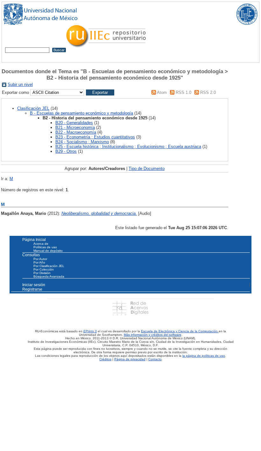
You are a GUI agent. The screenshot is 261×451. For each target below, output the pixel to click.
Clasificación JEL (33, 108)
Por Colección (43, 269)
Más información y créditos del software (152, 334)
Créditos (105, 359)
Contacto (155, 359)
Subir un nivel (20, 84)
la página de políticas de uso (203, 355)
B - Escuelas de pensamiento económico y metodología (81, 113)
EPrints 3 (90, 331)
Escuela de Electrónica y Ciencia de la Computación (180, 331)
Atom (162, 92)
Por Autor (40, 259)
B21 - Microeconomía (75, 127)
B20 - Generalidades (74, 122)
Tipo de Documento (147, 168)
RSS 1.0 (183, 92)
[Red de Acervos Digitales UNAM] (130, 308)
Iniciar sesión (33, 285)
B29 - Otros (66, 151)
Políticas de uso (45, 247)
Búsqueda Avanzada (48, 276)
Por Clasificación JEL (48, 266)
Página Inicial (34, 239)
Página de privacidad (129, 359)
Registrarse (32, 289)
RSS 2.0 (208, 92)
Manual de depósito (48, 250)
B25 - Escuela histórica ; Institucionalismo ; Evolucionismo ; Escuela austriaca (128, 146)
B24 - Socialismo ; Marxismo (82, 141)
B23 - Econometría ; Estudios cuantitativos (95, 137)
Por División (42, 273)
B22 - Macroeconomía (75, 132)
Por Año (39, 262)
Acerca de (40, 243)
